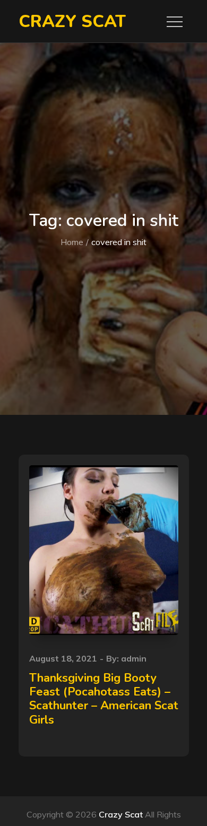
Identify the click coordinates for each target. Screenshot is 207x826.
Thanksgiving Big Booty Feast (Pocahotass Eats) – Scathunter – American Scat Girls (103, 699)
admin (133, 658)
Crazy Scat (72, 21)
